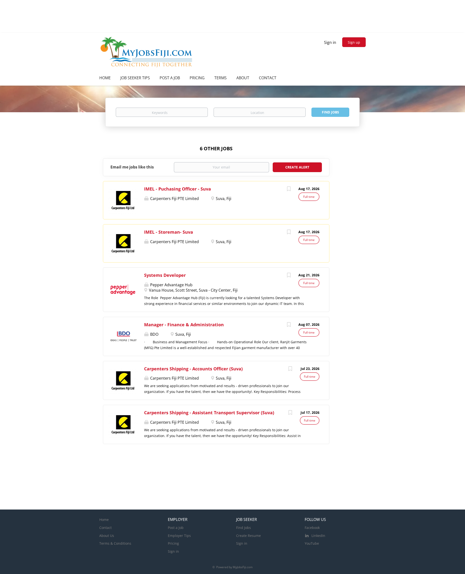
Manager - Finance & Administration (184, 324)
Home (104, 519)
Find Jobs (330, 112)
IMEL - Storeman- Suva (168, 232)
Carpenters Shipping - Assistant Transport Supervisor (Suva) (209, 412)
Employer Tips (179, 535)
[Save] (288, 189)
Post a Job (176, 527)
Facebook (312, 527)
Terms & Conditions (115, 543)
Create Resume (248, 535)
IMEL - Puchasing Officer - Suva (177, 189)
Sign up (354, 42)
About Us (106, 535)
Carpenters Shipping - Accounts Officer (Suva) (193, 369)
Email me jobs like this (132, 167)
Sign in (330, 42)
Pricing (173, 543)
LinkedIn (318, 535)
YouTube (312, 543)
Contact (105, 527)
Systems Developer (165, 275)
